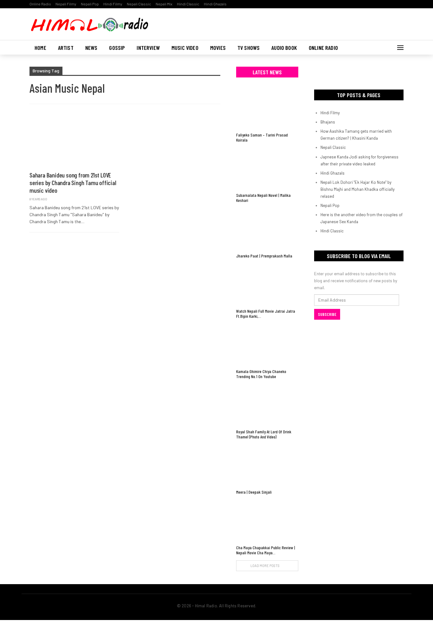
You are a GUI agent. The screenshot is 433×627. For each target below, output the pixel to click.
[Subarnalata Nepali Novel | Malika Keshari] (267, 168)
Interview (148, 47)
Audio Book (284, 47)
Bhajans (327, 121)
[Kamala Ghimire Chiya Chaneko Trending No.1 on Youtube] (267, 344)
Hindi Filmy (112, 4)
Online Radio (40, 4)
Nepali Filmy (65, 4)
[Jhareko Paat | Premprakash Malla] (267, 228)
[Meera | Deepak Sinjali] (267, 465)
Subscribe (327, 314)
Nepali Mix (164, 4)
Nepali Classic (139, 4)
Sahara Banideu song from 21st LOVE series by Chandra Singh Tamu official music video (72, 182)
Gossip (117, 47)
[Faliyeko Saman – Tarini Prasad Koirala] (267, 108)
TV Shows (248, 47)
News (91, 47)
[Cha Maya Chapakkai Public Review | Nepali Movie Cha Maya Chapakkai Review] (267, 520)
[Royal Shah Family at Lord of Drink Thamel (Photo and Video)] (267, 405)
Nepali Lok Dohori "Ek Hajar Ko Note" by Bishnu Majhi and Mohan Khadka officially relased (357, 189)
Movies (218, 47)
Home (40, 47)
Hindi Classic (188, 4)
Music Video (184, 47)
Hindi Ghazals (215, 4)
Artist (66, 47)
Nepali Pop (90, 4)
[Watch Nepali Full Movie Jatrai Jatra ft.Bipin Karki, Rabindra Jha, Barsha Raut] (267, 284)
